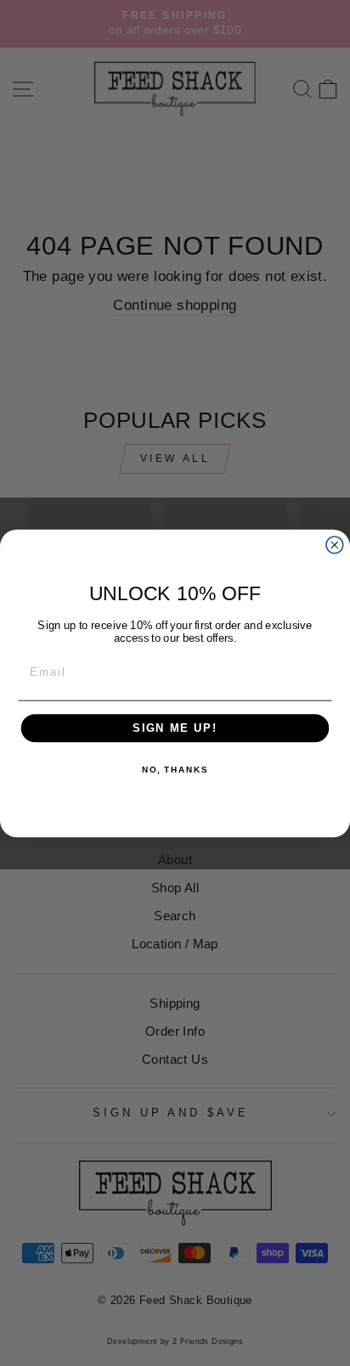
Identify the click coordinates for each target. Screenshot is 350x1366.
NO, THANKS (175, 770)
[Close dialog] (334, 544)
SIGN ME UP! (175, 728)
